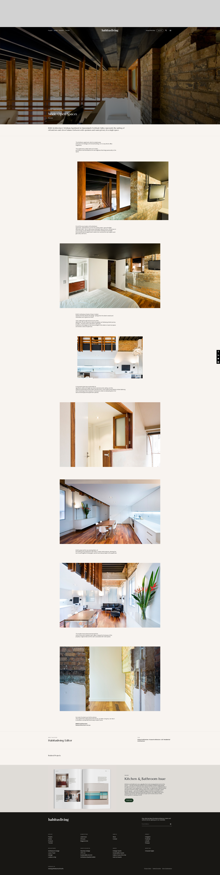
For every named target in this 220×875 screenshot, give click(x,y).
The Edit (67, 30)
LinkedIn (147, 841)
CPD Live (82, 853)
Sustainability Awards (118, 853)
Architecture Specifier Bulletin (87, 857)
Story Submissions (167, 868)
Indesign (50, 855)
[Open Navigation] (170, 30)
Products (61, 30)
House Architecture (154, 739)
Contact (115, 839)
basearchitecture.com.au (83, 725)
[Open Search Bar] (166, 30)
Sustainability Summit (86, 855)
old (162, 739)
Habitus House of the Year (119, 855)
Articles (55, 30)
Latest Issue (83, 837)
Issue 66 (160, 30)
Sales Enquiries (157, 868)
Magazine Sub (84, 841)
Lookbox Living (52, 857)
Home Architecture (143, 739)
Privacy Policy (147, 868)
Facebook (147, 839)
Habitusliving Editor (58, 109)
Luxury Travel (51, 853)
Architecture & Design (53, 851)
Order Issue (129, 800)
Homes (50, 109)
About (114, 837)
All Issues (82, 839)
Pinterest (147, 843)
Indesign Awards (117, 851)
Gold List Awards (117, 857)
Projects (50, 30)
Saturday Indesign (85, 851)
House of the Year (150, 30)
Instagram (147, 837)
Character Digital (149, 851)
